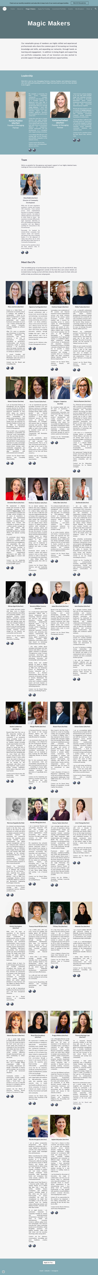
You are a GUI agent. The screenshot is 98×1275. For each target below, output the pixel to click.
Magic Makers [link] (31, 9)
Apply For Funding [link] (44, 9)
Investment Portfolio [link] (59, 9)
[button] (95, 8)
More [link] (88, 9)
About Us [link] (20, 9)
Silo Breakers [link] (79, 9)
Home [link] (13, 9)
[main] (48, 22)
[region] (49, 3)
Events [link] (70, 9)
